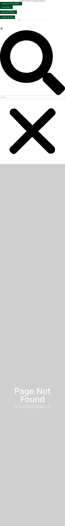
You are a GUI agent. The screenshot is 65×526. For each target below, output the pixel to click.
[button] (32, 28)
